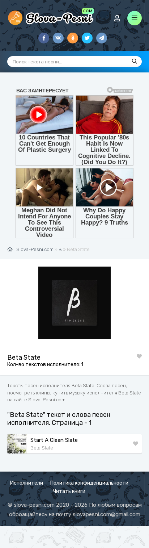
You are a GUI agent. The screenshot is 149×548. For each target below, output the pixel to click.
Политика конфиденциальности (89, 483)
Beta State (41, 448)
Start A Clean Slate (54, 440)
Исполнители (26, 483)
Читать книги (69, 491)
